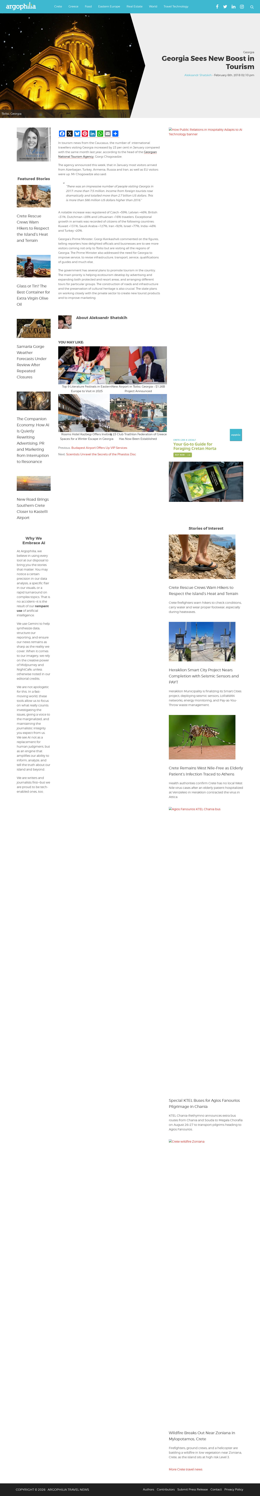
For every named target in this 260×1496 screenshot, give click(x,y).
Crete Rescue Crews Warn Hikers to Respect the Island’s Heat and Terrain (33, 228)
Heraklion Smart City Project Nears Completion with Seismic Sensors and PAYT (204, 676)
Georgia (248, 52)
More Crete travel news (185, 1469)
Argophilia (23, 6)
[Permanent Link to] (84, 365)
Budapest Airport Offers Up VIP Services (99, 448)
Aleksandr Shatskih (198, 75)
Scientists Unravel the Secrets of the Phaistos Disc (101, 454)
